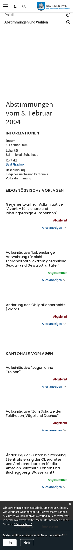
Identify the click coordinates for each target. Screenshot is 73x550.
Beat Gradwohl (16, 164)
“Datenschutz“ (23, 524)
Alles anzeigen (52, 227)
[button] (37, 14)
